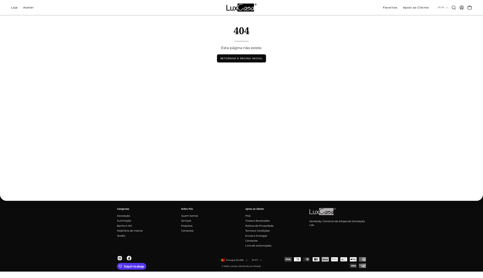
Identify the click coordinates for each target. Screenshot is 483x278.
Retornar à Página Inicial (241, 58)
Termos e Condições (257, 230)
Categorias (123, 208)
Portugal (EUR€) (235, 260)
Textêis (121, 235)
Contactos (187, 230)
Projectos (186, 225)
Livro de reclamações (258, 245)
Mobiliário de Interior (130, 230)
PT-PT (441, 7)
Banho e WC (124, 225)
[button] (28, 7)
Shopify (257, 266)
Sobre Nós (187, 208)
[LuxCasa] (241, 7)
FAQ (248, 215)
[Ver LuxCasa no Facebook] (128, 258)
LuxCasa (234, 266)
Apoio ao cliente (254, 208)
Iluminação (124, 220)
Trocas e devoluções (257, 220)
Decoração (123, 215)
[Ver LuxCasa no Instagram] (119, 258)
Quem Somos (189, 215)
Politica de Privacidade (259, 225)
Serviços (186, 220)
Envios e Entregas (256, 235)
